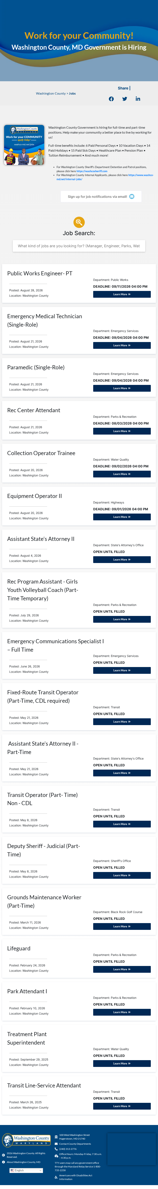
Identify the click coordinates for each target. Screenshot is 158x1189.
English (19, 1170)
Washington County (51, 93)
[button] (111, 98)
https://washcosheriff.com (92, 171)
